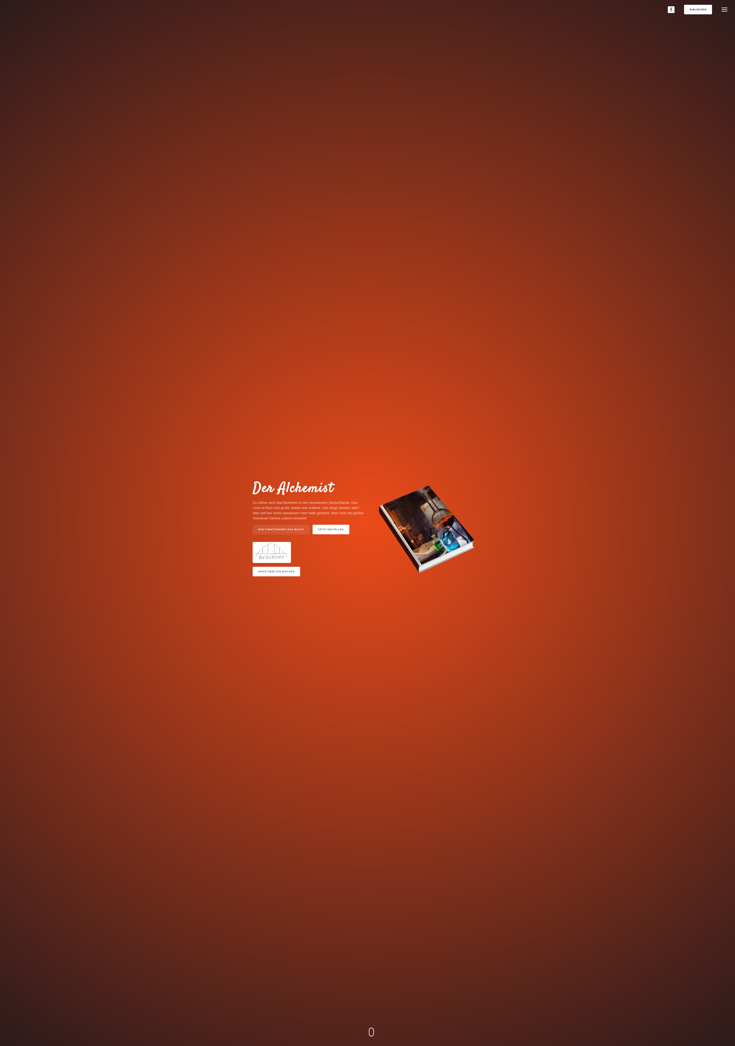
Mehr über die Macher (276, 571)
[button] (724, 9)
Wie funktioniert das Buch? (281, 529)
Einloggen (698, 9)
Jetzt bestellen (331, 529)
